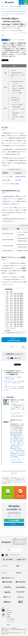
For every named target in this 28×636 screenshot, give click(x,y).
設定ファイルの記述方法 (19, 88)
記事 (17, 566)
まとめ (13, 119)
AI (6, 6)
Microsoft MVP (13, 432)
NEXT (23, 346)
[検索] (3, 6)
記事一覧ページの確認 (18, 116)
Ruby (3, 35)
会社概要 (8, 616)
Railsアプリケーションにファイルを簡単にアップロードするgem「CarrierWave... (14, 387)
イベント (4, 573)
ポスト (5, 60)
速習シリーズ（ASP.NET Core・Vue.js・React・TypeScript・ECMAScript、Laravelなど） (17, 447)
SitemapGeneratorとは (17, 72)
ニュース (4, 566)
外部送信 (8, 624)
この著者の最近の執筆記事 (16, 416)
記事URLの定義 (16, 90)
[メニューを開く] (2, 2)
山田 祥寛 (18, 30)
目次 (14, 66)
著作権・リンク (9, 610)
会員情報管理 (9, 612)
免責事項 (8, 614)
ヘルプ (7, 608)
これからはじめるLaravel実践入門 (17, 452)
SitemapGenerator (8, 196)
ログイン (15, 524)
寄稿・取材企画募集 (8, 559)
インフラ (25, 6)
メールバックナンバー (14, 516)
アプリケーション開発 (15, 6)
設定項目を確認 (16, 106)
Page (5, 87)
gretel (17, 183)
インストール (16, 83)
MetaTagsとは (15, 97)
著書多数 (15, 457)
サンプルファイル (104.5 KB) (17, 39)
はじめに (14, 70)
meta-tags (18, 180)
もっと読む (6, 390)
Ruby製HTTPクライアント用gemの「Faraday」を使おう (13, 378)
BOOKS (18, 573)
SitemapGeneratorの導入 (18, 81)
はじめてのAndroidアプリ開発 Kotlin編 (17, 454)
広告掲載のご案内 (21, 559)
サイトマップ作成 (17, 92)
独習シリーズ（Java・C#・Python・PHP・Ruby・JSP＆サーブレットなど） (17, 441)
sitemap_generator (20, 176)
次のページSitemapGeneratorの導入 (14, 339)
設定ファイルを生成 (17, 104)
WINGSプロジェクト (17, 404)
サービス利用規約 (10, 619)
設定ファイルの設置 (17, 86)
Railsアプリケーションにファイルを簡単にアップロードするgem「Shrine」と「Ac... (14, 382)
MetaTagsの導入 (16, 100)
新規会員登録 (14, 520)
